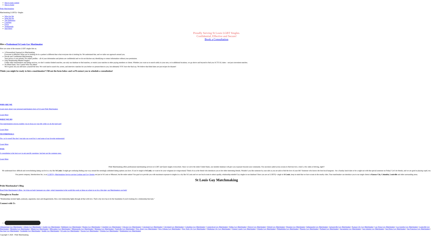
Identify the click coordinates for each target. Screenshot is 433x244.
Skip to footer (9, 5)
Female (11, 79)
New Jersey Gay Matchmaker (146, 229)
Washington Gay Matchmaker (130, 231)
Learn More (4, 115)
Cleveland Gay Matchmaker (174, 227)
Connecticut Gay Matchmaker (217, 227)
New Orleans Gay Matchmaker (169, 229)
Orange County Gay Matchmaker (244, 229)
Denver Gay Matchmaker (257, 227)
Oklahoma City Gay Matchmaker (219, 229)
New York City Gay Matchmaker (194, 229)
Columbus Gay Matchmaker (195, 227)
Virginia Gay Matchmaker (109, 231)
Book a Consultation (216, 39)
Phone (3, 91)
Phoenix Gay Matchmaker (309, 229)
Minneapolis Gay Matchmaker (82, 229)
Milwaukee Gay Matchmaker (60, 229)
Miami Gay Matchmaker (39, 229)
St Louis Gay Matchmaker (69, 231)
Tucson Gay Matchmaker (90, 231)
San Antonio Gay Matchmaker (373, 229)
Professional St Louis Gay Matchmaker (24, 44)
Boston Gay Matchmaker (91, 227)
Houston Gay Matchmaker (295, 227)
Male (4, 79)
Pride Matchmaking (7, 9)
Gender (3, 75)
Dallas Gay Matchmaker (237, 227)
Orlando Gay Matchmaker (266, 229)
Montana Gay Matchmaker (104, 229)
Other (18, 79)
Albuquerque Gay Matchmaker (11, 227)
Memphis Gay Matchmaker (20, 229)
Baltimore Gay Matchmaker (71, 227)
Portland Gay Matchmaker (329, 229)
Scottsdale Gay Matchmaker (30, 231)
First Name (4, 84)
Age (2, 81)
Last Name (4, 86)
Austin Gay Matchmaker (51, 227)
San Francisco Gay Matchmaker (418, 229)
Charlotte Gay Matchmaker (111, 227)
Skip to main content (12, 3)
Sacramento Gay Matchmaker (350, 229)
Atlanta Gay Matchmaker (32, 227)
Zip (2, 93)
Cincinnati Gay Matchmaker (152, 227)
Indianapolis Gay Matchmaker (317, 227)
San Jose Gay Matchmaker (9, 231)
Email (3, 88)
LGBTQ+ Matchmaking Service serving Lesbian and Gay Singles (71, 174)
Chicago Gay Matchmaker (131, 227)
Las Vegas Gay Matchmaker (385, 227)
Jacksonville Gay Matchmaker (340, 227)
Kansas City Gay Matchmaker (362, 227)
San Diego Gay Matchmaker (395, 229)
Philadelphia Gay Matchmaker (288, 229)
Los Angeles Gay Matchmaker (407, 227)
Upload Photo (5, 95)
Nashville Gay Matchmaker (125, 229)
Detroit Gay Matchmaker (276, 227)
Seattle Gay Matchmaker (50, 231)
